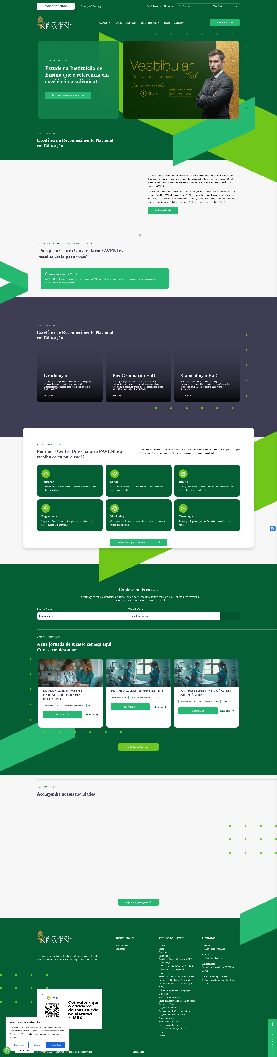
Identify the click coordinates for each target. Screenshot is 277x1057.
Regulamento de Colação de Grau (174, 1011)
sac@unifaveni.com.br (212, 958)
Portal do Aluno (154, 6)
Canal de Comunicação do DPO (173, 1028)
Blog (167, 22)
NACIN (162, 987)
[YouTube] (48, 976)
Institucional (164, 955)
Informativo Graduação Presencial (174, 980)
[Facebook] (43, 976)
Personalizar (19, 1045)
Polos (119, 22)
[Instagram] (38, 976)
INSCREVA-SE (225, 22)
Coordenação (165, 962)
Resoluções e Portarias (169, 1021)
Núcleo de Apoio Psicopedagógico (174, 990)
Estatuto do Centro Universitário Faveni (177, 976)
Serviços (131, 22)
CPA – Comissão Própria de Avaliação (176, 966)
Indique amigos (57, 6)
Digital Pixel (138, 1052)
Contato (179, 22)
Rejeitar (37, 1045)
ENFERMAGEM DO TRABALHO (137, 691)
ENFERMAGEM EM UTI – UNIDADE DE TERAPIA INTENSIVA (64, 695)
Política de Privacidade (169, 997)
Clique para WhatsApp (90, 6)
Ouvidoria (163, 994)
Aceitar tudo (56, 1045)
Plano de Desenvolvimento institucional (177, 1001)
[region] (37, 1034)
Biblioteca (168, 6)
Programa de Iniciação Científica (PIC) (176, 983)
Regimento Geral (166, 1004)
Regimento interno (167, 1007)
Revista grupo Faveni (168, 1025)
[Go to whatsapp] (7, 1050)
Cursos (162, 945)
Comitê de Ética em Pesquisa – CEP (175, 959)
